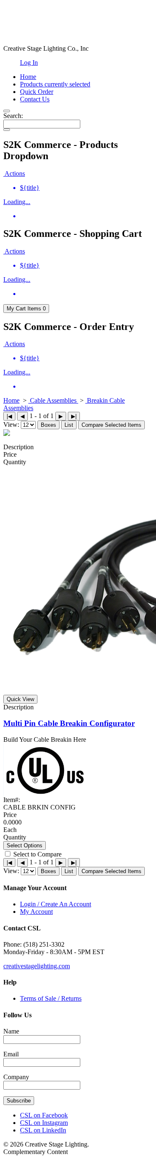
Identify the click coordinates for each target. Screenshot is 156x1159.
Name (11, 1031)
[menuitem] (86, 188)
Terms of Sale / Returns (51, 998)
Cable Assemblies (53, 400)
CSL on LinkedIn (43, 1130)
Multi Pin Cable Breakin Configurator (69, 723)
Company (16, 1076)
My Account (36, 911)
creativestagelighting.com (36, 966)
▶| (74, 416)
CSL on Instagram (44, 1122)
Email (11, 1054)
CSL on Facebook (44, 1115)
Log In (29, 62)
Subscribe (19, 1100)
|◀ (9, 416)
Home (11, 400)
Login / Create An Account (55, 904)
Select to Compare (37, 854)
